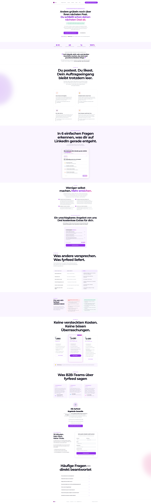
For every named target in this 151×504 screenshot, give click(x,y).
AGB (75, 501)
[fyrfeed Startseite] (55, 2)
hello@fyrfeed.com (79, 501)
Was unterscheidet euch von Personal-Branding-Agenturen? (75, 484)
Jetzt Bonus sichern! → (75, 245)
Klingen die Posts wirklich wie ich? (75, 481)
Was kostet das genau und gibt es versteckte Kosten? (75, 492)
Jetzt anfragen (60, 355)
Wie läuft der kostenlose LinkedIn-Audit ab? (75, 495)
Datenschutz (72, 501)
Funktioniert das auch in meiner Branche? (75, 489)
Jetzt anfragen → (75, 355)
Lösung (68, 2)
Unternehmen (78, 445)
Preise (76, 2)
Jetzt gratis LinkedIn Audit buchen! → (75, 425)
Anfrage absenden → (86, 453)
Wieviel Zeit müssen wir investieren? (75, 478)
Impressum (67, 501)
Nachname (87, 438)
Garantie (72, 2)
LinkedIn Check (63, 2)
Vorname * (77, 438)
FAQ (79, 2)
